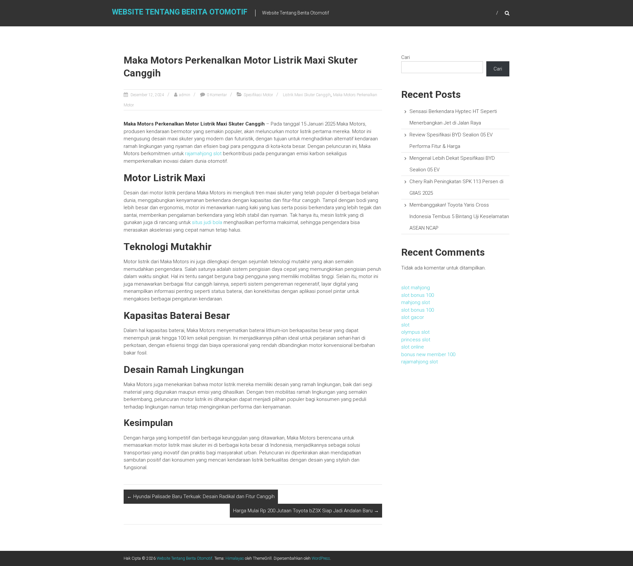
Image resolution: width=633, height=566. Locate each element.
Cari (405, 57)
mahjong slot (415, 302)
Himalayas (235, 558)
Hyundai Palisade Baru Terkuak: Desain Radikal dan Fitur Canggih (201, 496)
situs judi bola (207, 222)
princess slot (415, 340)
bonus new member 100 (428, 354)
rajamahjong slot (203, 153)
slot (405, 325)
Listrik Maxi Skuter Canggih (307, 95)
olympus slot (415, 332)
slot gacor (412, 317)
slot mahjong (415, 288)
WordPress (321, 558)
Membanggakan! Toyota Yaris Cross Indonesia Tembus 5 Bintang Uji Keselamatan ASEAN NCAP (459, 216)
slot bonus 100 (417, 295)
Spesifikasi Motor (258, 95)
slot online (412, 347)
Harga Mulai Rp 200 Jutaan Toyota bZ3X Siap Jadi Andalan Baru (306, 511)
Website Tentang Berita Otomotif (179, 12)
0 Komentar (217, 95)
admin (184, 95)
